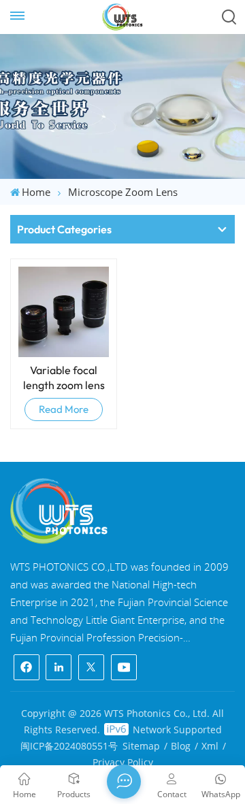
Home (36, 192)
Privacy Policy (123, 762)
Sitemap (141, 745)
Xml (209, 745)
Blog (181, 745)
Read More (63, 409)
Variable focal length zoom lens (64, 377)
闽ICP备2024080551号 (69, 745)
